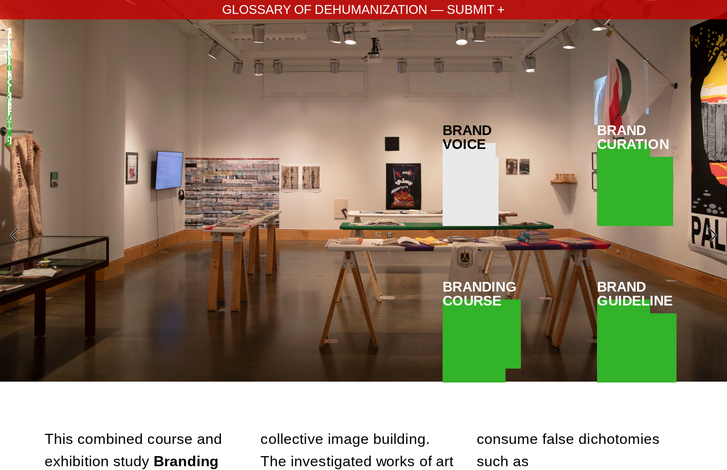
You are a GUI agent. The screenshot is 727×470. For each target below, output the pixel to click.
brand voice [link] (471, 137)
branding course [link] (482, 293)
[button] (14, 235)
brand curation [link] (635, 137)
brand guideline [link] (637, 293)
